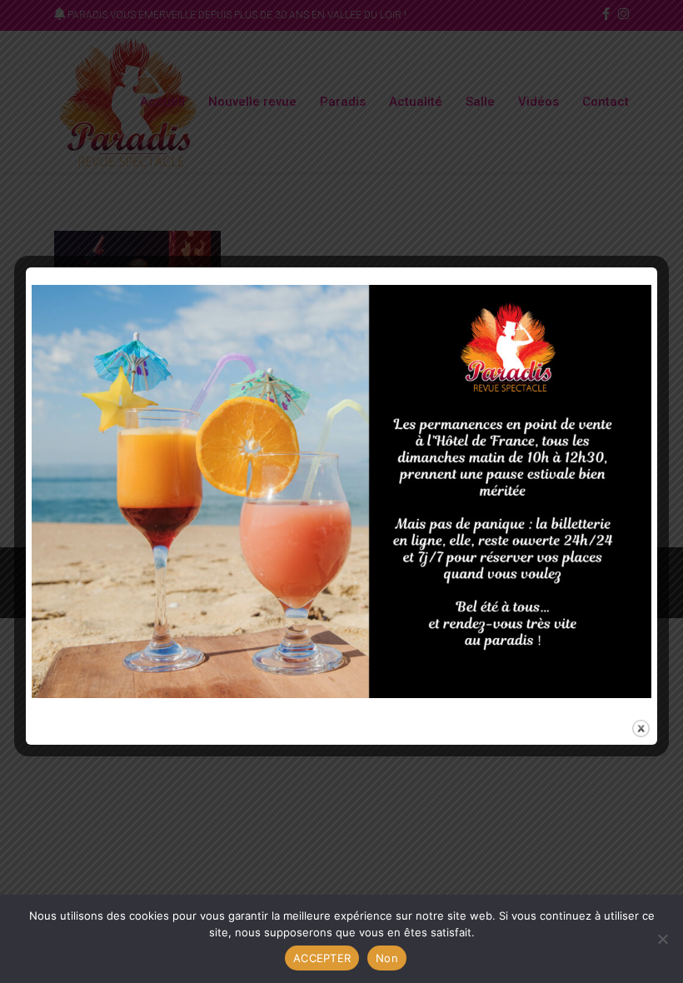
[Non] (662, 939)
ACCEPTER (322, 958)
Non (387, 958)
